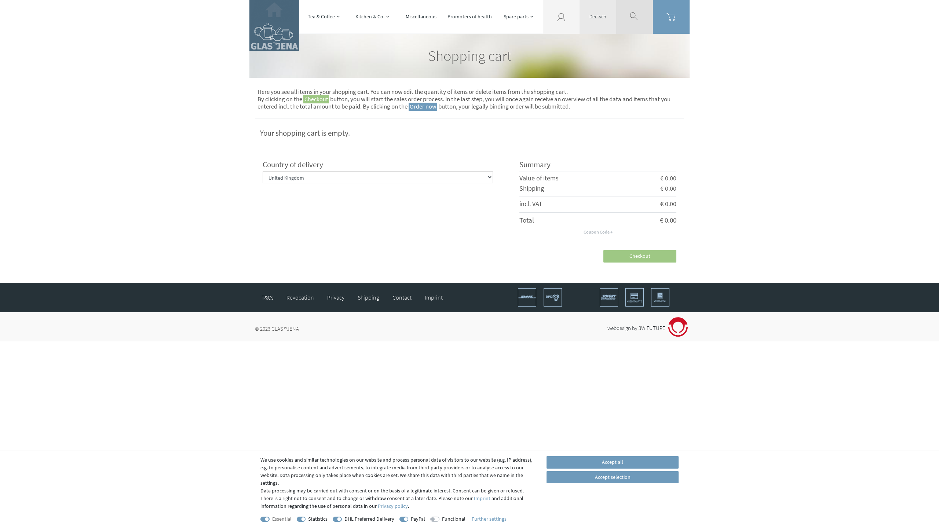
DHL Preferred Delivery (369, 519)
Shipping (368, 297)
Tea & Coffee (321, 16)
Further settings (489, 519)
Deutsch (597, 16)
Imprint (434, 297)
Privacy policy (393, 506)
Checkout (639, 256)
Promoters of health (469, 16)
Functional (453, 519)
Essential (282, 519)
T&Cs (267, 297)
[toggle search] (634, 16)
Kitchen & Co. (369, 16)
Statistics (318, 519)
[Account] (561, 16)
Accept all (612, 462)
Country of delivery (293, 164)
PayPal (418, 519)
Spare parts (516, 16)
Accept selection (613, 477)
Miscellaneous (421, 16)
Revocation (300, 297)
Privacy (335, 297)
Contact (402, 297)
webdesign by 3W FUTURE (636, 327)
